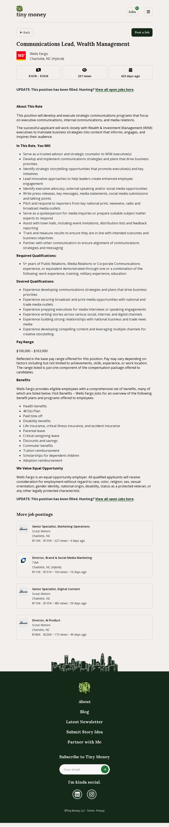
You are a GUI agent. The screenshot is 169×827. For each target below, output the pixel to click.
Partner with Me (84, 741)
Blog (84, 711)
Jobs (133, 11)
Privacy (100, 810)
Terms (90, 810)
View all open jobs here (114, 89)
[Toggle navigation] (148, 12)
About (85, 701)
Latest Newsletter (84, 721)
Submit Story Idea (84, 731)
